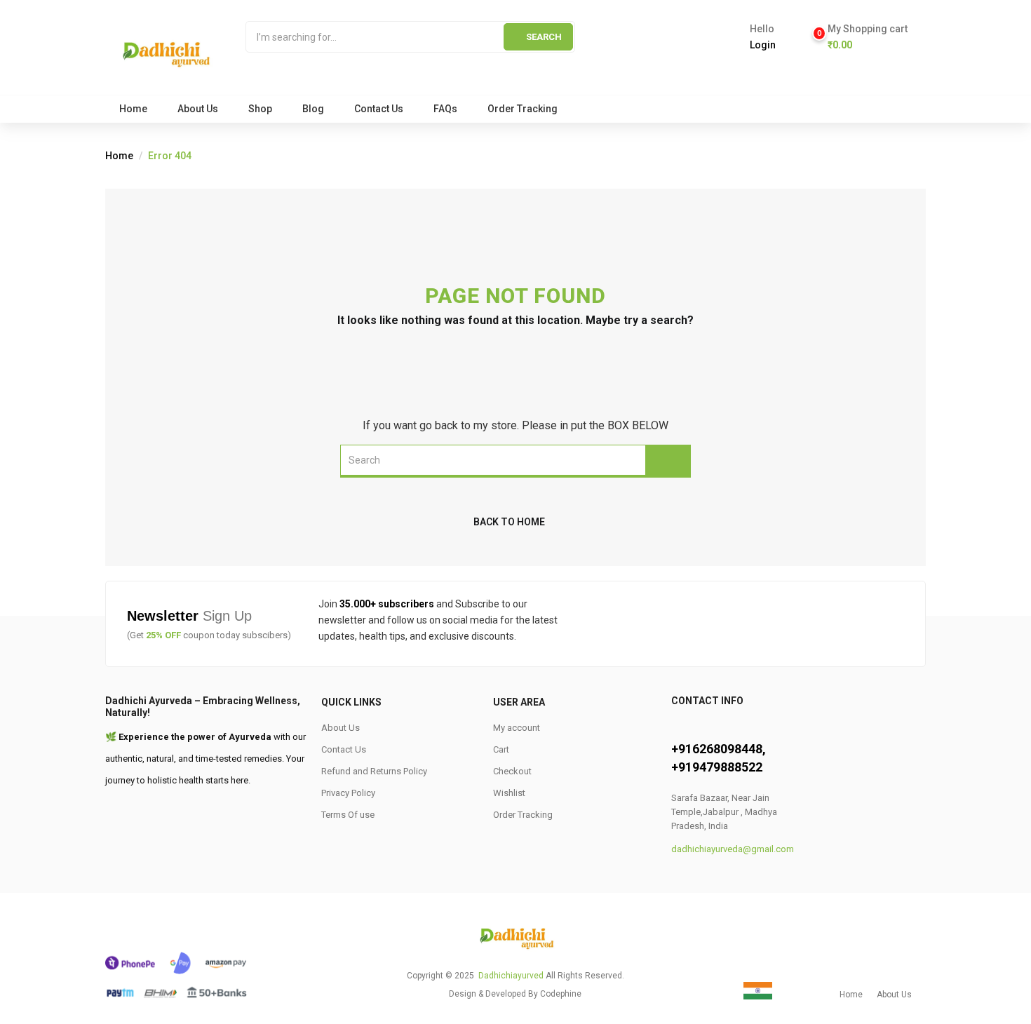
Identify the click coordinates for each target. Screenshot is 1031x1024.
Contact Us (378, 108)
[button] (861, 37)
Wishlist (509, 793)
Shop (260, 108)
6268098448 (727, 748)
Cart (501, 749)
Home (133, 108)
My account (516, 727)
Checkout (512, 771)
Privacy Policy (348, 793)
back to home (509, 521)
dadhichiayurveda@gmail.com (732, 849)
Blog (313, 108)
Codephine (560, 994)
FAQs (445, 108)
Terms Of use (348, 814)
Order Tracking (522, 108)
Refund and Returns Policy (374, 771)
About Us (197, 108)
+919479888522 (716, 767)
